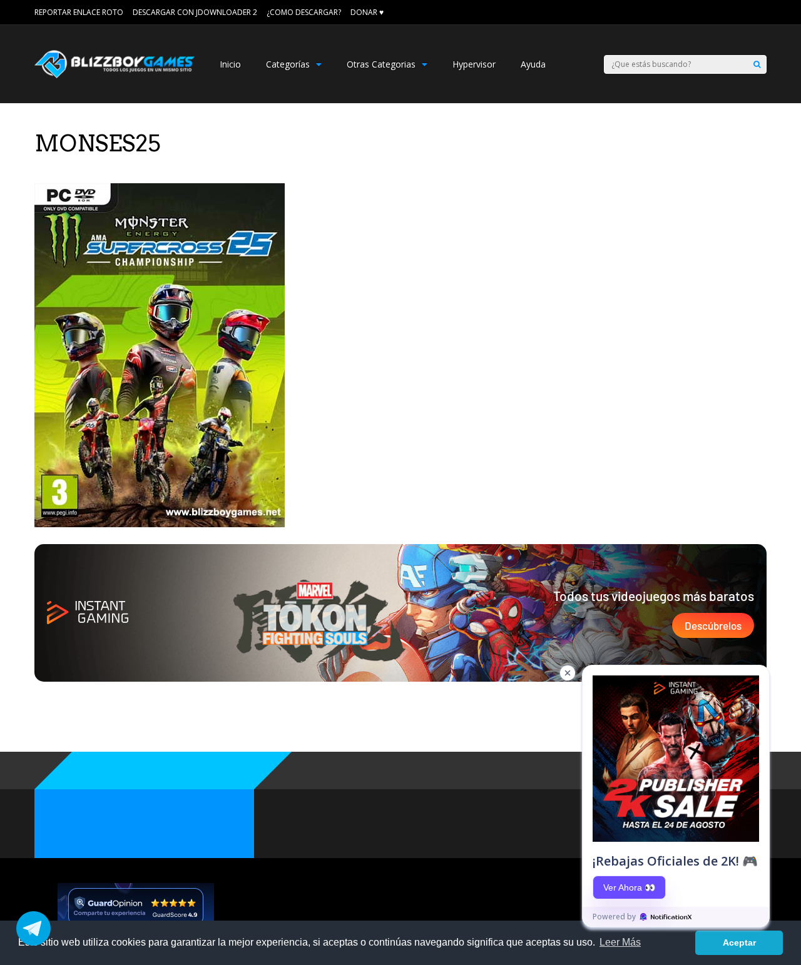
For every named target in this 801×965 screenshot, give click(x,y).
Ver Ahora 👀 (629, 887)
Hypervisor (474, 64)
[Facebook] (744, 12)
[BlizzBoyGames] (114, 75)
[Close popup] (567, 672)
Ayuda (533, 64)
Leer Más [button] (620, 942)
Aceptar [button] (739, 942)
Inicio (230, 64)
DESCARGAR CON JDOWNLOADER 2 (195, 12)
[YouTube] (762, 12)
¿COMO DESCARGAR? (304, 12)
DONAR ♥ (367, 12)
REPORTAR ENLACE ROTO (78, 12)
